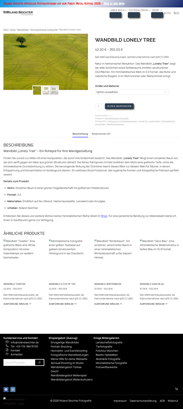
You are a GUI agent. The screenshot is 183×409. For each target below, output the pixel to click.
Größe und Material (107, 86)
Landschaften (155, 121)
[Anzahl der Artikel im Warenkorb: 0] (176, 389)
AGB (162, 400)
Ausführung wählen (15, 304)
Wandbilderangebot (115, 124)
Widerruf (173, 400)
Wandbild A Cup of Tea (62, 284)
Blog (167, 13)
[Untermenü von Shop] (157, 15)
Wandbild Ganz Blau (152, 284)
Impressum (120, 400)
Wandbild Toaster (14, 284)
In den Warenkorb (119, 106)
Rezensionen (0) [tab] (101, 133)
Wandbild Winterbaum (107, 284)
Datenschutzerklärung (143, 400)
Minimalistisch (168, 121)
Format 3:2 (143, 121)
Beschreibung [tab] (80, 133)
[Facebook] (6, 389)
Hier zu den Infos (114, 4)
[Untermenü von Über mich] (116, 15)
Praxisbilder (100, 124)
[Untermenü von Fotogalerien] (134, 15)
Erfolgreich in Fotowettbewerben (122, 121)
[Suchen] (39, 362)
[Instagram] (12, 389)
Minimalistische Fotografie (117, 118)
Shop (104, 216)
